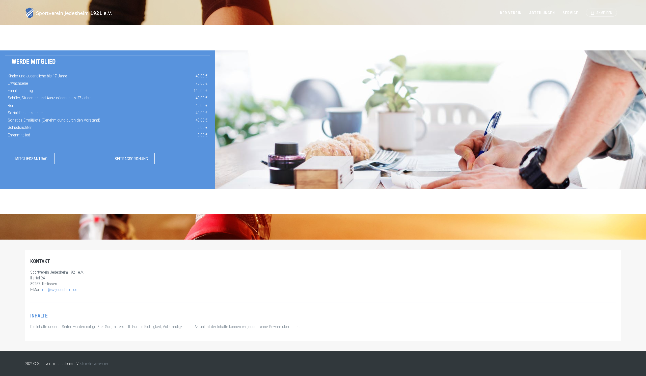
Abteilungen (542, 13)
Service (570, 13)
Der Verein (511, 13)
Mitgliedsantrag (31, 158)
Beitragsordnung (131, 158)
